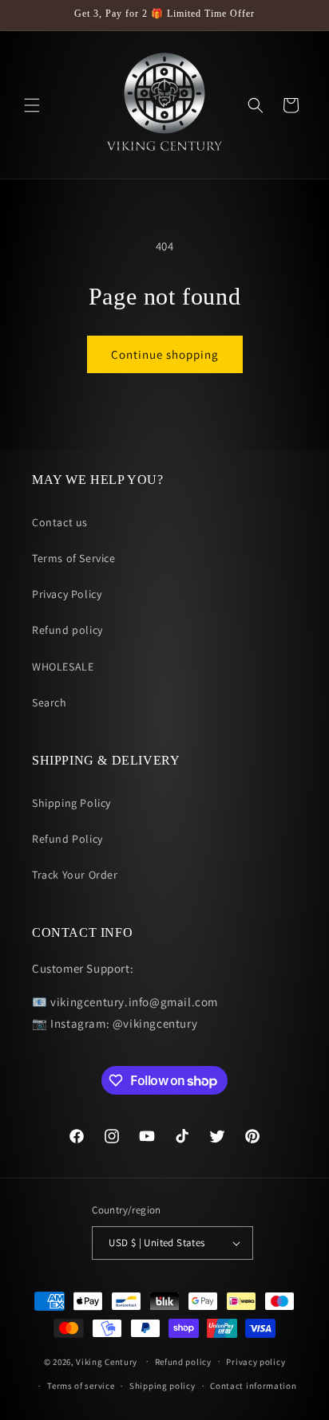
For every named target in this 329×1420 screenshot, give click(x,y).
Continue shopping (165, 354)
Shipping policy (162, 1385)
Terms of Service (74, 558)
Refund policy (67, 630)
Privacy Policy (66, 594)
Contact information (253, 1385)
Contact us (60, 522)
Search (49, 702)
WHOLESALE (62, 666)
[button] (32, 105)
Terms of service (80, 1385)
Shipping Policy (71, 803)
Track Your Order (75, 874)
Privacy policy (255, 1361)
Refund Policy (67, 839)
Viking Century (106, 1361)
